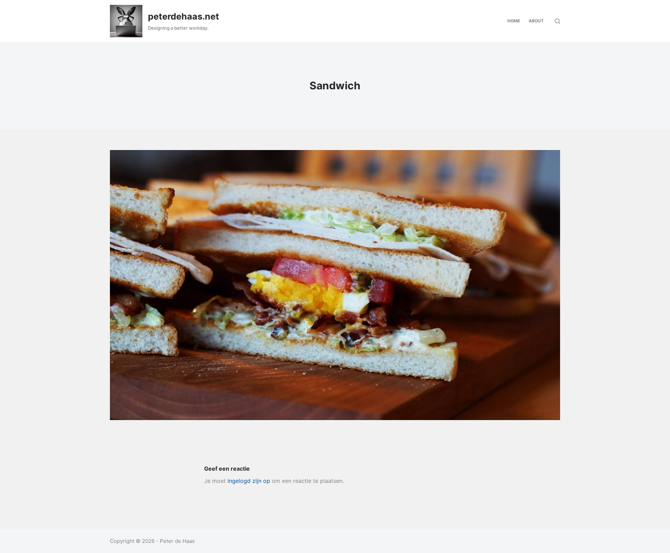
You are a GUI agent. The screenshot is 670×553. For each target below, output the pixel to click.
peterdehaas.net (183, 16)
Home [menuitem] (513, 20)
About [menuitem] (536, 20)
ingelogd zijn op (249, 480)
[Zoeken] (557, 21)
